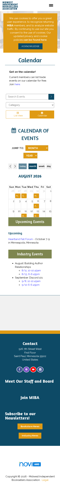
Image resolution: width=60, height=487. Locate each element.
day (49, 166)
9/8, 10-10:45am (31, 281)
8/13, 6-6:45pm (31, 274)
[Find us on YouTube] (33, 369)
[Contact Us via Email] (40, 369)
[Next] (15, 166)
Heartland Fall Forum (20, 239)
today (23, 166)
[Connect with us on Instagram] (26, 369)
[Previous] (10, 166)
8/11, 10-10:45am (31, 270)
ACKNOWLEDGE (30, 46)
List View (18, 115)
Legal (45, 480)
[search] (51, 97)
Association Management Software (30, 468)
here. (17, 84)
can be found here (35, 39)
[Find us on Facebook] (19, 369)
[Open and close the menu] (40, 5)
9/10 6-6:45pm (31, 284)
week (41, 166)
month (32, 166)
